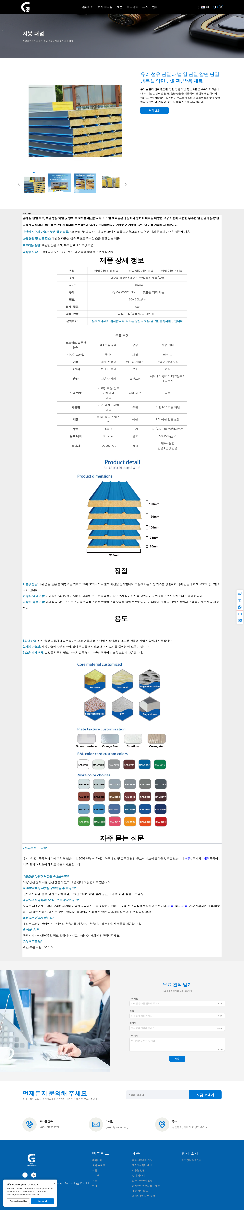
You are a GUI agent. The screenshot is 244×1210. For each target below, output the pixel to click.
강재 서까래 (138, 1175)
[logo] (25, 6)
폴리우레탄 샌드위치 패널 (146, 1185)
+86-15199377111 (49, 1127)
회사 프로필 (105, 7)
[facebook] (25, 1175)
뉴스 (145, 7)
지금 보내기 (205, 1094)
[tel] (240, 600)
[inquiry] (240, 593)
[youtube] (33, 1175)
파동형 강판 (138, 1170)
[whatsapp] (240, 607)
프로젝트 (132, 7)
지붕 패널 (68, 40)
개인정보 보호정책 (192, 1160)
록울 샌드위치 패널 (52, 40)
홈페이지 (87, 7)
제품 (119, 7)
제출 (177, 1058)
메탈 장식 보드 (140, 1190)
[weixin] (240, 620)
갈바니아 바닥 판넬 (142, 1180)
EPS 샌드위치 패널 (142, 1165)
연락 (155, 7)
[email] (240, 613)
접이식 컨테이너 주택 (143, 1195)
